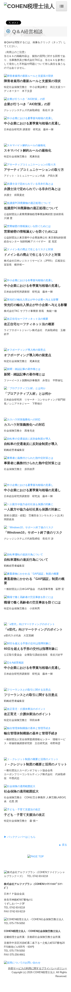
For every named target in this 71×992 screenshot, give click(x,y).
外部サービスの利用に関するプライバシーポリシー (37, 968)
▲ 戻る (63, 844)
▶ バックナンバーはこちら (20, 836)
